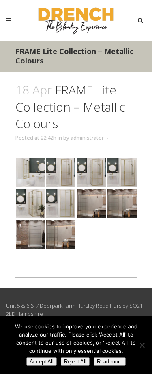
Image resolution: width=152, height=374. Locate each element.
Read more (109, 362)
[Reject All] (142, 345)
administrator (87, 137)
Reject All (75, 362)
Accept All (42, 362)
